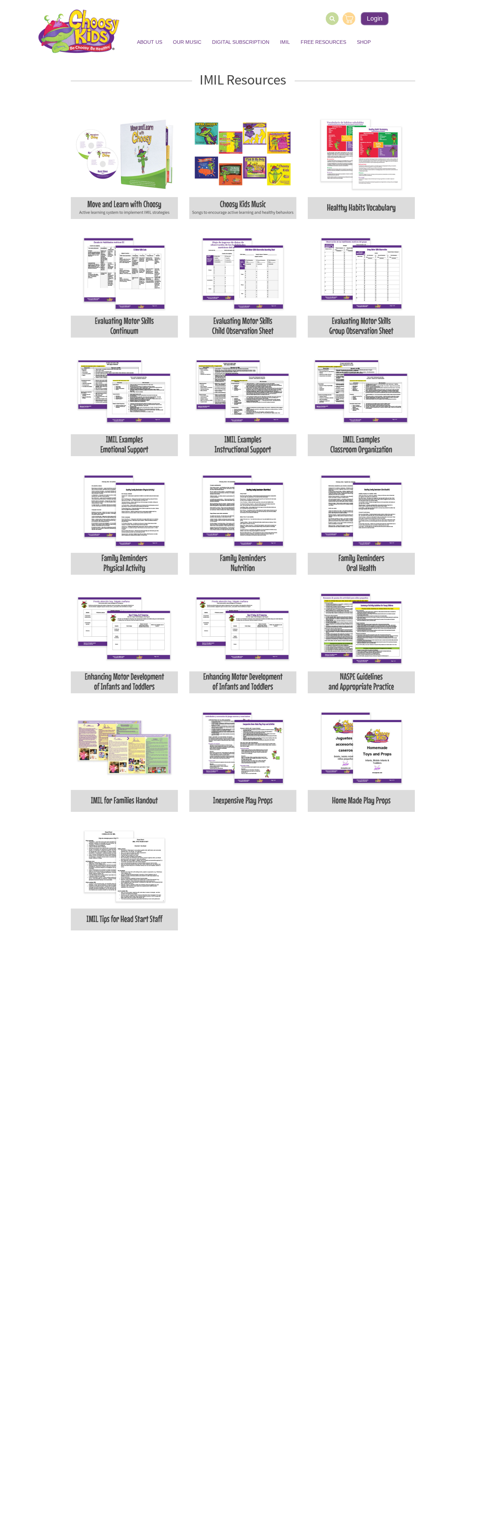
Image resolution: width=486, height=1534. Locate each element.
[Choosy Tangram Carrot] (242, 758)
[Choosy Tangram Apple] (124, 758)
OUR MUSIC (187, 42)
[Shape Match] (124, 639)
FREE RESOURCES (323, 42)
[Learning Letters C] (361, 639)
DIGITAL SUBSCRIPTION (240, 42)
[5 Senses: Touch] (124, 284)
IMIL (285, 42)
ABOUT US (149, 42)
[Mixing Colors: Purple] (242, 165)
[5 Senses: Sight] (124, 402)
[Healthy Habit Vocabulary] (361, 165)
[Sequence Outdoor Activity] (124, 521)
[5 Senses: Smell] (361, 284)
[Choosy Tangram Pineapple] (361, 758)
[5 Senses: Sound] (242, 402)
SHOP (364, 42)
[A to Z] (124, 876)
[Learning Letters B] (242, 639)
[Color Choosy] (242, 521)
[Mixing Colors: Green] (124, 165)
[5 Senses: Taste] (242, 284)
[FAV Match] (361, 521)
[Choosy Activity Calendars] (361, 402)
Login (374, 18)
